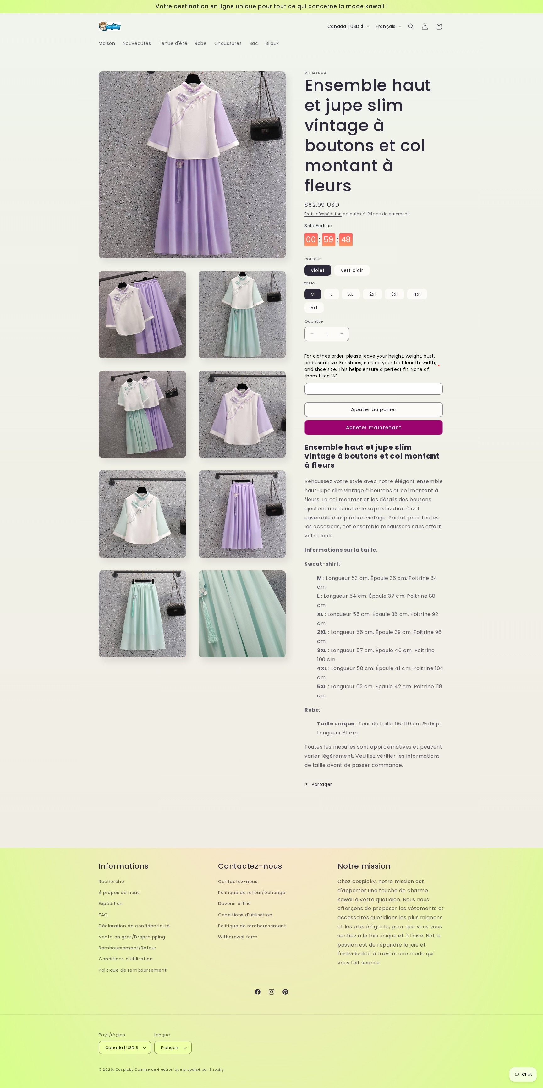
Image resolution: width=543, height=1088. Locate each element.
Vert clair (352, 270)
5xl (314, 308)
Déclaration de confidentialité (134, 925)
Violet (318, 270)
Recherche (111, 881)
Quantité (313, 321)
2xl (372, 294)
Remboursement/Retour (127, 948)
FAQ (103, 914)
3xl (394, 294)
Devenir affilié (234, 903)
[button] (411, 26)
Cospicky (124, 1069)
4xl (417, 294)
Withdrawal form (238, 936)
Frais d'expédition (323, 214)
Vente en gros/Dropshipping (132, 936)
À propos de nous (119, 892)
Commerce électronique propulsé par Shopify (179, 1069)
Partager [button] (322, 784)
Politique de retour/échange (251, 892)
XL (351, 294)
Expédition (111, 903)
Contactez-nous (237, 881)
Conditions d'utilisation (126, 959)
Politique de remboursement (133, 970)
